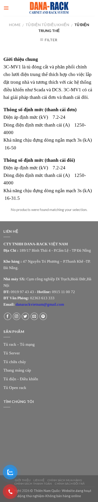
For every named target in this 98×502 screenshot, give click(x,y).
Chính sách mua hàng (64, 480)
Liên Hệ (39, 480)
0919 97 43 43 (22, 292)
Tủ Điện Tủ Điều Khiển (47, 24)
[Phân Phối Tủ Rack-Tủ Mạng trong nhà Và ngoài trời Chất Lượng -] (49, 8)
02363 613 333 (42, 298)
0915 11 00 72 (63, 292)
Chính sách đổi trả (70, 483)
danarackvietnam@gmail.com (40, 304)
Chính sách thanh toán (33, 483)
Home (15, 24)
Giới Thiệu (23, 480)
